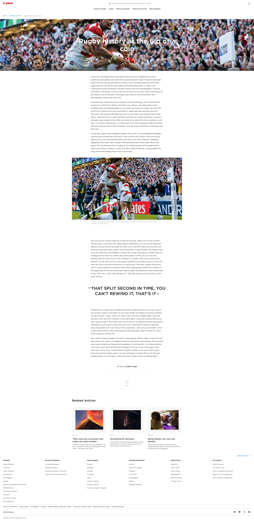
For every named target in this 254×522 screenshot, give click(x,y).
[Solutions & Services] (148, 9)
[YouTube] (249, 512)
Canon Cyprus (8, 512)
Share (127, 385)
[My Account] (249, 3)
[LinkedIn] (240, 512)
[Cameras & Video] (107, 9)
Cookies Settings (117, 507)
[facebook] (235, 512)
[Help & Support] (161, 9)
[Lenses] (114, 9)
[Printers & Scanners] (131, 9)
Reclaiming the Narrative (122, 439)
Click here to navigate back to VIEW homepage (127, 67)
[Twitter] (244, 512)
